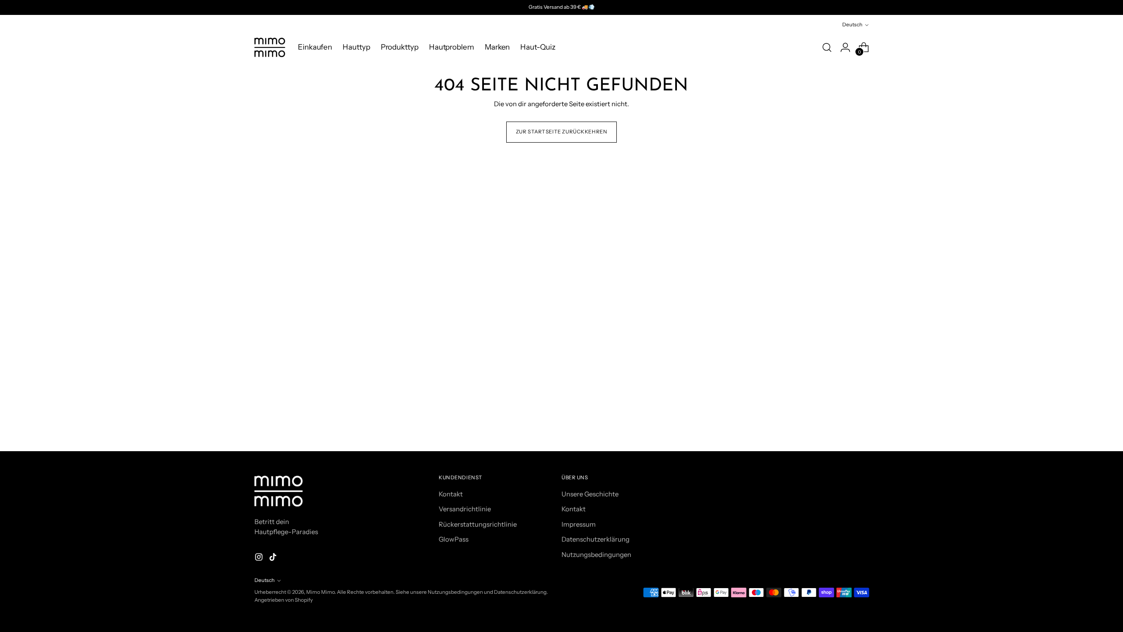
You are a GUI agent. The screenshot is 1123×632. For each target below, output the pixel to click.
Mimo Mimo (320, 592)
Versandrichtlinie (465, 509)
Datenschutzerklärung (595, 539)
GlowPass (454, 539)
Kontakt (451, 494)
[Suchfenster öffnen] (827, 47)
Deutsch (852, 25)
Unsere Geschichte (590, 494)
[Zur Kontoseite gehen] (845, 47)
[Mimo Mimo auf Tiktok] (273, 558)
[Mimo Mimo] (269, 47)
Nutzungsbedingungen (596, 554)
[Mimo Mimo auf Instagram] (259, 558)
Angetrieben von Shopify (283, 600)
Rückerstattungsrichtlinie (478, 524)
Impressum (579, 524)
